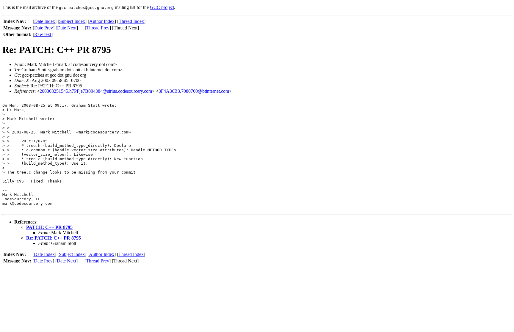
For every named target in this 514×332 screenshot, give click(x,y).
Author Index (102, 21)
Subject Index (72, 21)
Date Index (44, 21)
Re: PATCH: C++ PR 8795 (53, 237)
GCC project (162, 7)
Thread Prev (97, 27)
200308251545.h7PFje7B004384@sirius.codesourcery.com (96, 91)
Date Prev (43, 27)
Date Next (66, 27)
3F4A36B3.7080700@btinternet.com (194, 91)
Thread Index (131, 21)
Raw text (42, 34)
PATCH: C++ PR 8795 (49, 227)
